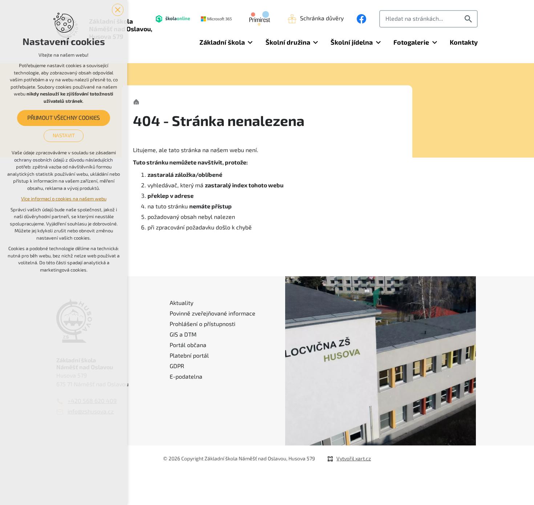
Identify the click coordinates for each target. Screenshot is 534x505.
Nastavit (64, 135)
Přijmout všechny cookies (63, 118)
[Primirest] (260, 19)
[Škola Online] (173, 19)
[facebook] (361, 19)
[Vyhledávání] (428, 19)
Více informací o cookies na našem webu (63, 198)
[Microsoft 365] (216, 18)
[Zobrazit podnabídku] (250, 42)
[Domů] (138, 101)
